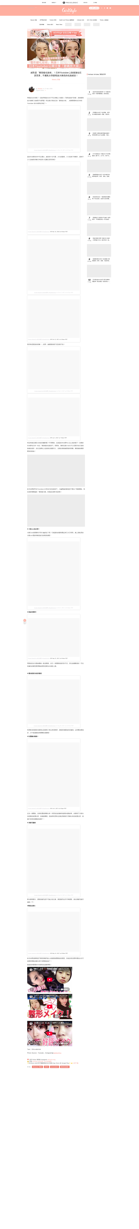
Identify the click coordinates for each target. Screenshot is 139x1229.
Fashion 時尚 (53, 20)
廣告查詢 (85, 2)
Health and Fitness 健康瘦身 (66, 20)
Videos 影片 (50, 24)
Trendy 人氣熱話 (104, 20)
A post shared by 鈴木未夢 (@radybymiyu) (45, 150)
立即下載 (75, 1063)
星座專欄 (41, 24)
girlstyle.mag (51, 1059)
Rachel (40, 88)
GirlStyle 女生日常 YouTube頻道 (41, 1061)
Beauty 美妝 (34, 20)
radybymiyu (57, 1053)
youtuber (54, 1067)
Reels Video (59, 24)
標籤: (29, 1067)
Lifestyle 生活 (80, 20)
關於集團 (44, 2)
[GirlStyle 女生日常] (69, 11)
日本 (46, 1067)
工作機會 (95, 2)
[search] (101, 8)
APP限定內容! (43, 20)
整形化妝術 (64, 1067)
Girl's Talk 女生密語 (92, 20)
